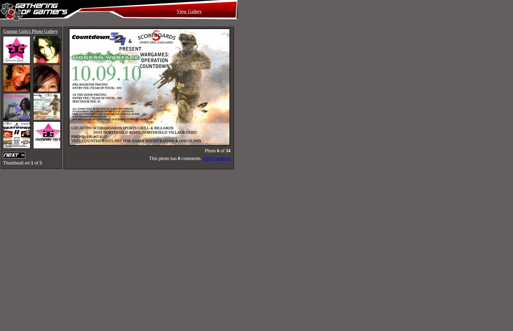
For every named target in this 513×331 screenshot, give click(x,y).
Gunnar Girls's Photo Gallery (30, 31)
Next (15, 155)
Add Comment (216, 158)
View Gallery (189, 11)
